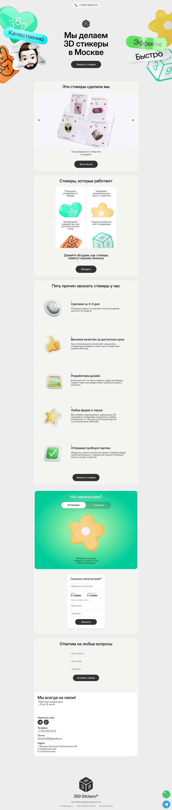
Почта (41, 735)
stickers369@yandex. (49, 738)
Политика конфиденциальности (86, 802)
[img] (76, 5)
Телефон (43, 727)
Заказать (86, 622)
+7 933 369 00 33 (47, 731)
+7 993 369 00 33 (88, 5)
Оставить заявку (86, 678)
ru (61, 738)
